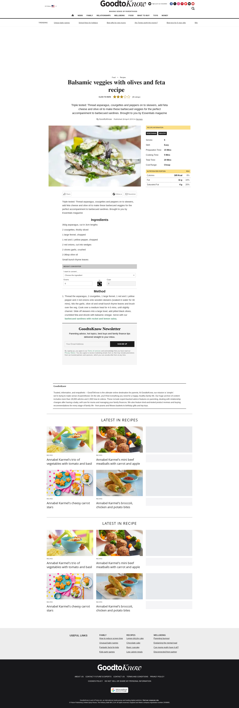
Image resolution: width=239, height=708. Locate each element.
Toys (155, 15)
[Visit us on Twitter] (174, 3)
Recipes (123, 77)
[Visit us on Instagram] (178, 3)
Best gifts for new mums (116, 23)
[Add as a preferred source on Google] (119, 690)
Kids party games (107, 652)
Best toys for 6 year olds (176, 23)
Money (165, 15)
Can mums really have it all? (166, 647)
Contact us (119, 677)
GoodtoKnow (105, 119)
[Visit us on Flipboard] (185, 3)
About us (79, 677)
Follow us (119, 194)
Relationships (104, 15)
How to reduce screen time (111, 638)
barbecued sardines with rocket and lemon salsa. (91, 318)
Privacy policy (157, 677)
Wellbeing (119, 15)
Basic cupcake (132, 647)
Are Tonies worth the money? (146, 23)
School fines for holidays (88, 23)
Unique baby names (62, 23)
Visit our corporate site (151, 700)
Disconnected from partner (165, 652)
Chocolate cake (133, 643)
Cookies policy (95, 681)
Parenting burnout (161, 638)
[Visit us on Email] (189, 3)
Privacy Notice (70, 353)
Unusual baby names (108, 643)
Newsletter (132, 194)
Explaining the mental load (165, 643)
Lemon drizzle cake (135, 638)
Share (68, 194)
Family (90, 15)
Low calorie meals (134, 652)
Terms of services (94, 351)
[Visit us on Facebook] (171, 3)
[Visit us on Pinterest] (182, 3)
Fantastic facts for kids (109, 647)
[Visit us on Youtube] (192, 3)
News (80, 15)
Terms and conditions (137, 677)
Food (131, 15)
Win (196, 23)
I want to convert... (70, 271)
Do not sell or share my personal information (128, 681)
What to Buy (143, 15)
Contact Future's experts (98, 677)
